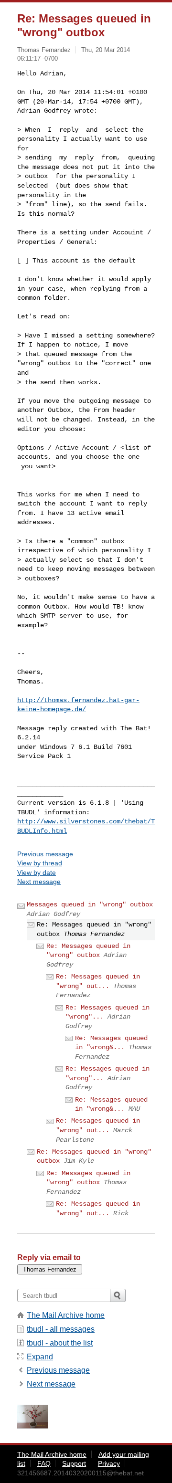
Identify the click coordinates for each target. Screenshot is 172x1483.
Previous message (45, 854)
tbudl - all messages (61, 1329)
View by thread (39, 863)
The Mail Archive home (66, 1315)
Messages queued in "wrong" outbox (90, 904)
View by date (36, 872)
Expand (40, 1357)
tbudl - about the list (60, 1343)
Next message (39, 881)
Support (74, 1463)
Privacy (109, 1463)
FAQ (44, 1463)
